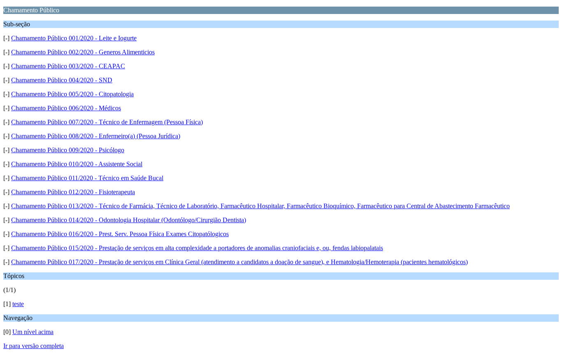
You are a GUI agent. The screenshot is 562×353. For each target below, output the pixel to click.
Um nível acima (32, 331)
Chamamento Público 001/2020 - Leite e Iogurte (74, 38)
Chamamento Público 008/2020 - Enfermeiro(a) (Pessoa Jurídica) (95, 135)
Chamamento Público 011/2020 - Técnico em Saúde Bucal (87, 177)
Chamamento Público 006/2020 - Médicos (66, 108)
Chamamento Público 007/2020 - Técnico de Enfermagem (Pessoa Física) (107, 121)
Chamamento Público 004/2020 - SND (61, 80)
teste (18, 303)
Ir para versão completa (33, 345)
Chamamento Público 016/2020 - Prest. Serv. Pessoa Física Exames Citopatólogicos (120, 233)
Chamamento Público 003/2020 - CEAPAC (68, 66)
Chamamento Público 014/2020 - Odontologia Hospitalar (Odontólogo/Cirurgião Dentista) (128, 219)
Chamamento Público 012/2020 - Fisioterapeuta (73, 191)
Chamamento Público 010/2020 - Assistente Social (76, 163)
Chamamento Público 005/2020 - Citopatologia (72, 94)
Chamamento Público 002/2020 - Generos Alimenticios (83, 52)
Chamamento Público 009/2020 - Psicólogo (67, 149)
